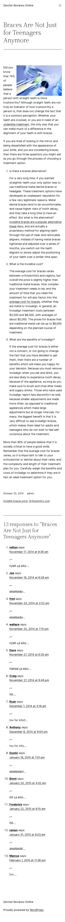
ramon (13, 830)
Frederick (15, 804)
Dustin (13, 753)
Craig (12, 676)
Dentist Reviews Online (18, 5)
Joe (11, 573)
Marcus (14, 855)
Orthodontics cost (39, 500)
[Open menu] (60, 5)
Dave (12, 650)
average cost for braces (24, 301)
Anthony (15, 727)
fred (12, 598)
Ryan (12, 701)
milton (13, 547)
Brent (13, 778)
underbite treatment (16, 124)
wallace (14, 624)
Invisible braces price (15, 500)
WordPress (37, 910)
